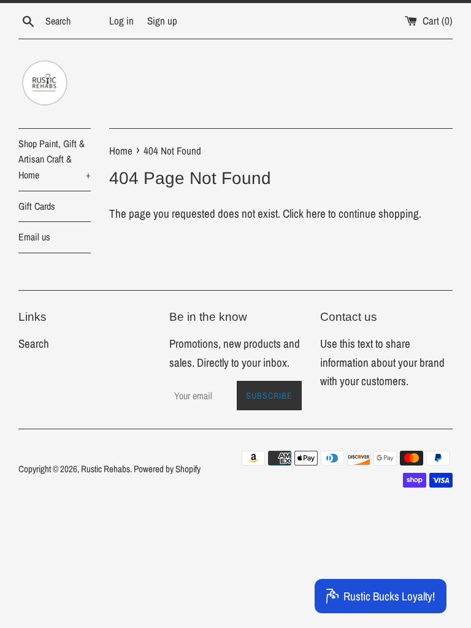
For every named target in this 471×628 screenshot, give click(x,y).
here (316, 213)
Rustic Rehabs (105, 468)
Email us (34, 236)
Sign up (162, 20)
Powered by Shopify (167, 468)
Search (33, 343)
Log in (121, 20)
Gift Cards (36, 206)
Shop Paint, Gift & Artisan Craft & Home (54, 159)
